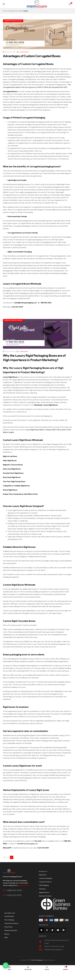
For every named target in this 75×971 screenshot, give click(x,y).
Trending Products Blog (15, 11)
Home (5, 11)
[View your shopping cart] (70, 4)
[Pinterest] (41, 930)
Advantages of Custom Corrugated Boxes (31, 56)
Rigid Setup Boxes (23, 885)
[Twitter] (52, 930)
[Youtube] (57, 930)
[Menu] (4, 4)
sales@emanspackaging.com (27, 844)
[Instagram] (46, 930)
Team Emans (25, 52)
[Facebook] (63, 930)
